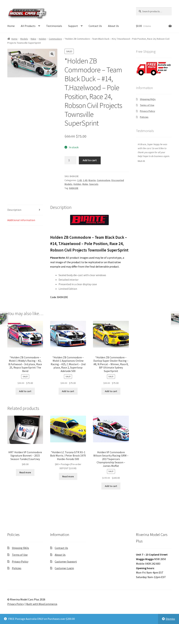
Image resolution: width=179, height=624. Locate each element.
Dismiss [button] (170, 619)
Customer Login (64, 568)
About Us (113, 26)
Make (33, 38)
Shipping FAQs (148, 99)
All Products (28, 26)
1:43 (79, 180)
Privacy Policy (147, 111)
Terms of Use (147, 105)
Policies (144, 117)
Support (73, 26)
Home (11, 26)
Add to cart (90, 160)
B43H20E (73, 188)
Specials (93, 184)
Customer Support (66, 561)
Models (24, 38)
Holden (42, 38)
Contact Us (95, 26)
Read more (25, 472)
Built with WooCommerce (41, 604)
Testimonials (54, 26)
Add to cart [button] (25, 391)
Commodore (55, 38)
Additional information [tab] (21, 220)
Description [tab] (14, 209)
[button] (52, 54)
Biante (92, 180)
